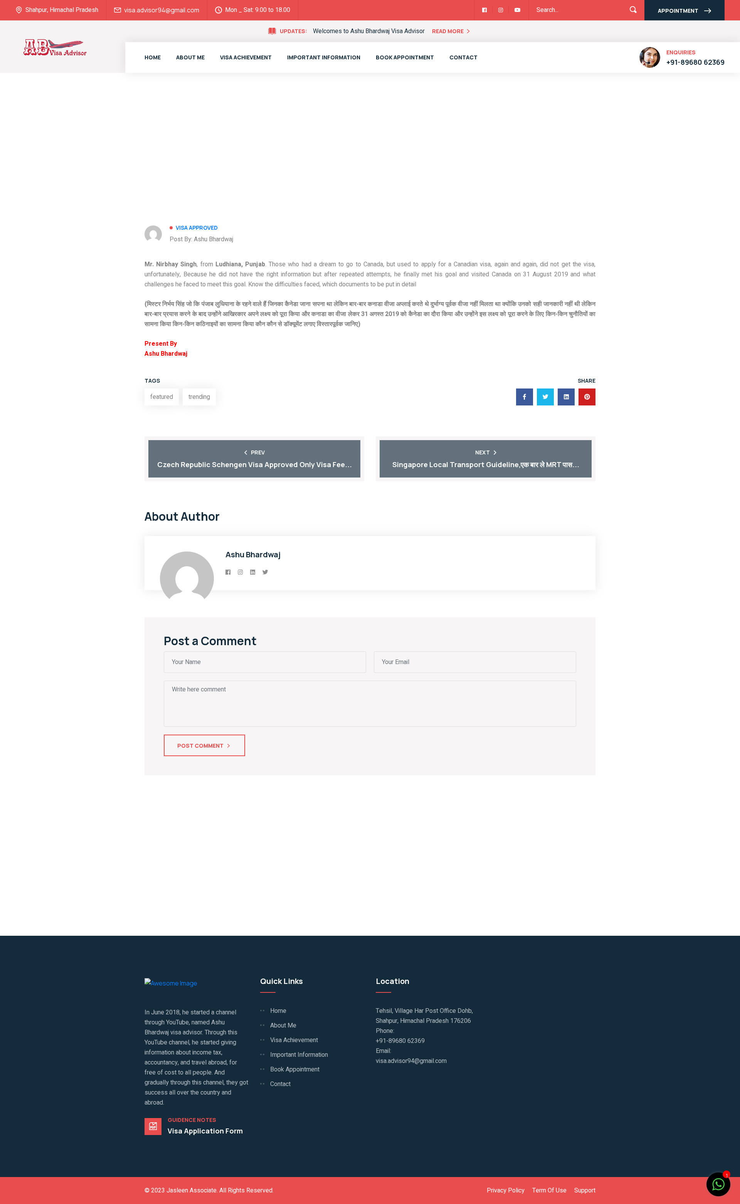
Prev (258, 452)
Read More (448, 31)
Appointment (678, 10)
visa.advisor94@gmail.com (161, 10)
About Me (190, 57)
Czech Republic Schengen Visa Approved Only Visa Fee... (254, 464)
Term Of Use (549, 1190)
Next (482, 452)
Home (153, 57)
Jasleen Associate (191, 1190)
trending (199, 397)
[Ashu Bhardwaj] (55, 46)
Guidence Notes (192, 1120)
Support (584, 1190)
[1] (718, 1183)
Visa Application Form (205, 1130)
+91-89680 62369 (695, 62)
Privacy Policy (506, 1190)
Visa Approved (197, 227)
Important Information (323, 57)
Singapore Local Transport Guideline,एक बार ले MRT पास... (485, 464)
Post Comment (201, 745)
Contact (463, 57)
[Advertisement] (370, 127)
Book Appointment (405, 57)
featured (161, 397)
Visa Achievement (246, 57)
